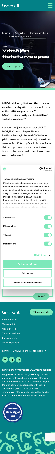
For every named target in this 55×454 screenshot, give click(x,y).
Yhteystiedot (8, 324)
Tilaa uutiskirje (41, 312)
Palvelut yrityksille (39, 33)
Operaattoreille (10, 328)
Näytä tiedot (40, 255)
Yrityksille (20, 33)
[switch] (48, 226)
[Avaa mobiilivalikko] (50, 5)
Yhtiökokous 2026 (10, 342)
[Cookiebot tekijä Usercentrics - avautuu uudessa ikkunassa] (39, 169)
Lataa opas (13, 66)
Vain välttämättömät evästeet (27, 282)
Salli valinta (27, 273)
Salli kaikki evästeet (27, 264)
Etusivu (6, 33)
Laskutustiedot (9, 319)
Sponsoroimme (9, 338)
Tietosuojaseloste (11, 333)
